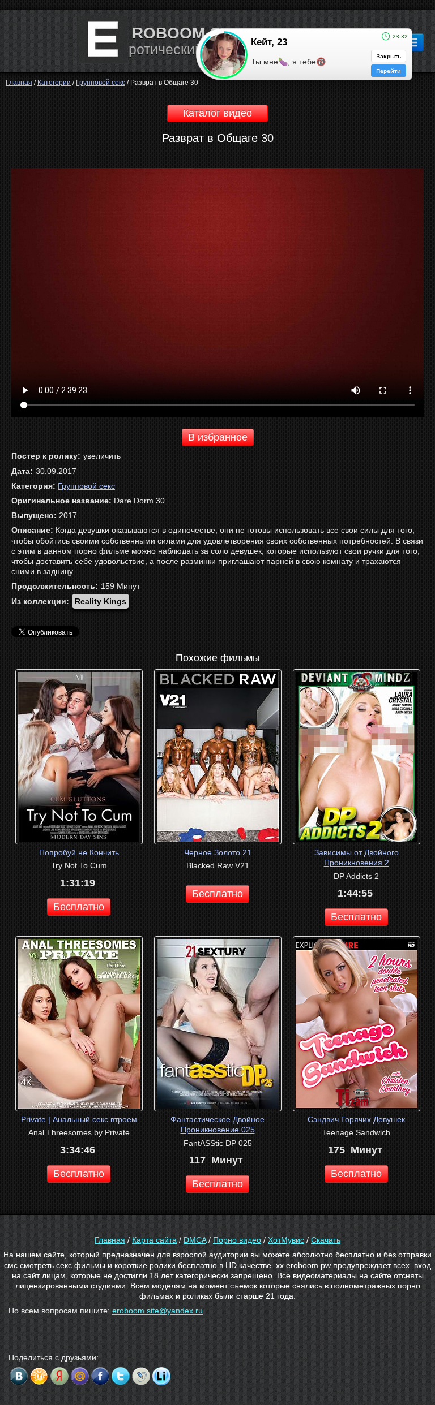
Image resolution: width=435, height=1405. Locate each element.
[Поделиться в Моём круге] (59, 1376)
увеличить (102, 455)
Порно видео (237, 1239)
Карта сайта (154, 1239)
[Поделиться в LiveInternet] (161, 1376)
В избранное (218, 437)
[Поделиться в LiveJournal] (141, 1376)
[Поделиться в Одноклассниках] (39, 1376)
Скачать (325, 1239)
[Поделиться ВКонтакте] (19, 1376)
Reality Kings (100, 601)
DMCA (195, 1239)
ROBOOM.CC (182, 33)
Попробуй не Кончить (79, 852)
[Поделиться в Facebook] (100, 1376)
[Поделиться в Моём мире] (80, 1376)
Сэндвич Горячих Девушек (356, 1119)
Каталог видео (217, 113)
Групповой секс (86, 485)
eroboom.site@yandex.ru (157, 1310)
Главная (110, 1239)
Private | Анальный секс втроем (79, 1119)
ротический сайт (182, 49)
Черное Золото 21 (217, 852)
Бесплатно (78, 906)
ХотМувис (286, 1239)
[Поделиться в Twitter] (121, 1376)
